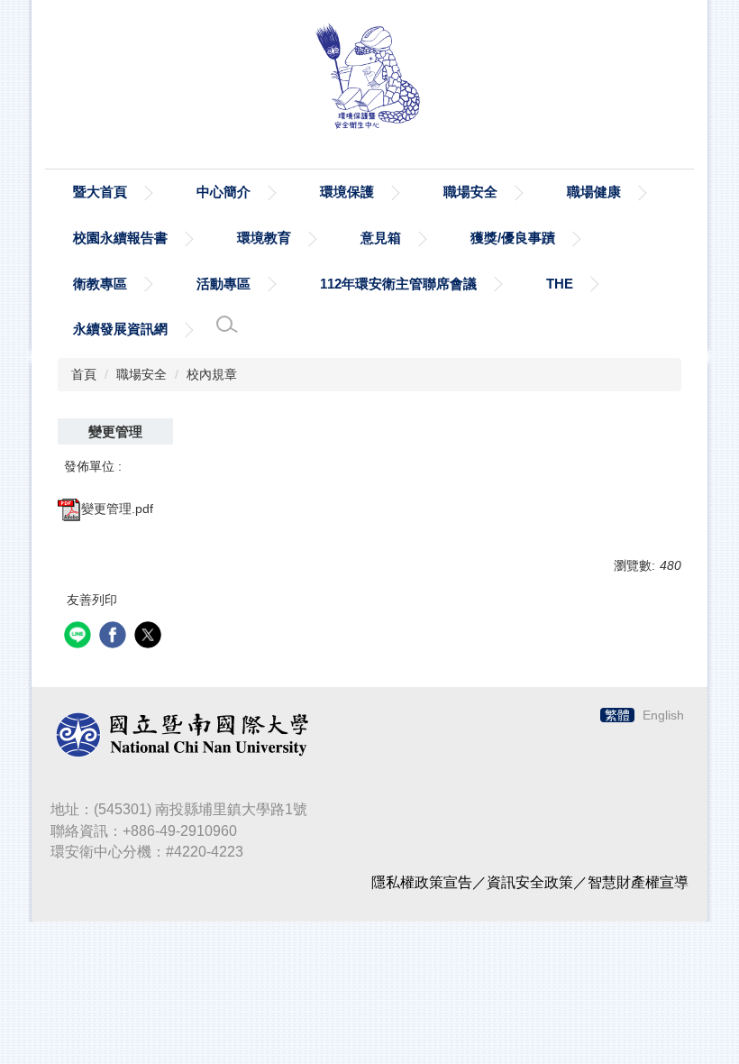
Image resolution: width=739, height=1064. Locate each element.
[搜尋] (227, 324)
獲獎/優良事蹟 (512, 237)
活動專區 (223, 283)
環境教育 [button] (264, 237)
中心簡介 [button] (223, 191)
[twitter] (150, 637)
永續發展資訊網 (120, 328)
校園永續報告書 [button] (120, 237)
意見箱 (380, 237)
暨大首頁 (100, 191)
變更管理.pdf (117, 508)
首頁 (83, 374)
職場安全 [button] (470, 191)
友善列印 (92, 599)
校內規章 (212, 374)
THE (559, 283)
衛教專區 (100, 283)
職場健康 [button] (594, 191)
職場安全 (141, 374)
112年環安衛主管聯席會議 (398, 283)
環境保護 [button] (347, 191)
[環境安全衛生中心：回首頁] (369, 80)
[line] (80, 637)
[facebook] (115, 637)
